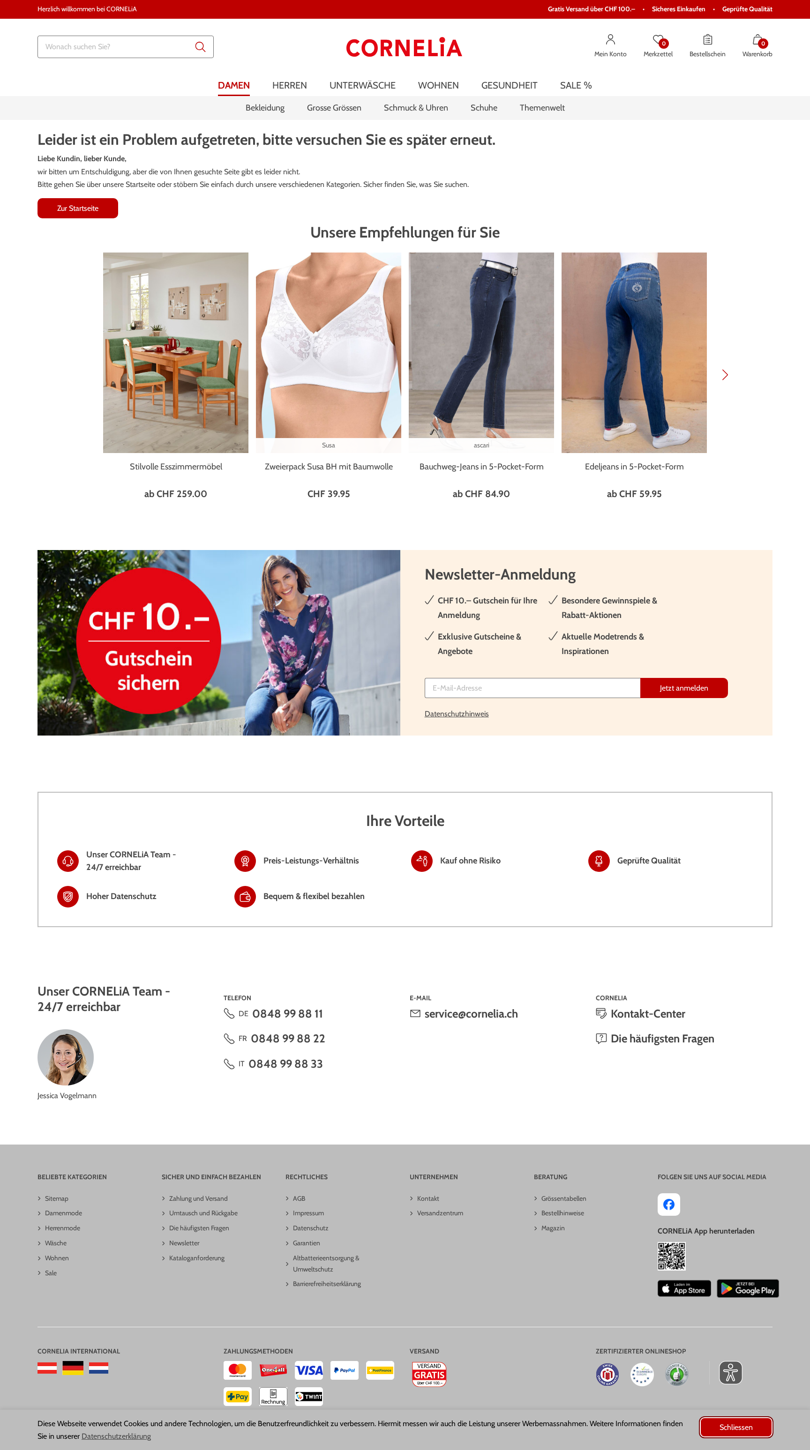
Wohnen (57, 1258)
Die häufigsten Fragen (662, 1038)
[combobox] (126, 47)
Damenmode (63, 1213)
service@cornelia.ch (471, 1013)
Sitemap (56, 1198)
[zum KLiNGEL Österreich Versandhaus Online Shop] (47, 1368)
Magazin (553, 1228)
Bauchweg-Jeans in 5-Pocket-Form (482, 466)
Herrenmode (62, 1228)
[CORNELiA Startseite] (404, 47)
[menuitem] (234, 85)
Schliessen (736, 1427)
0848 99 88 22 (288, 1038)
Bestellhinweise (562, 1213)
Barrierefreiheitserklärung (327, 1283)
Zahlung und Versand (198, 1198)
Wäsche (56, 1243)
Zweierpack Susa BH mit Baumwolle (329, 466)
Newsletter (184, 1243)
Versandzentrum (440, 1213)
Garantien (306, 1243)
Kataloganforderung (197, 1258)
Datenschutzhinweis (457, 713)
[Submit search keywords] (201, 47)
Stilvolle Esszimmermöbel (176, 466)
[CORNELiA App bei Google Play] (748, 1288)
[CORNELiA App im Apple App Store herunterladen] (684, 1288)
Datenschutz (311, 1228)
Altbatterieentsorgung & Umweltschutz (326, 1263)
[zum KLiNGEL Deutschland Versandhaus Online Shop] (72, 1368)
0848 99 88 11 (287, 1013)
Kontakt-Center (648, 1013)
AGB (299, 1198)
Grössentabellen (563, 1198)
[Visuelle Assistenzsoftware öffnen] (725, 1372)
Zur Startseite (77, 208)
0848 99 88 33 (285, 1064)
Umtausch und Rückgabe (203, 1213)
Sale (51, 1273)
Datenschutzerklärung (116, 1436)
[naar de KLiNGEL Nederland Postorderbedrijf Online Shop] (98, 1368)
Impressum (308, 1213)
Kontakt (428, 1198)
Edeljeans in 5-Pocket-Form (634, 466)
